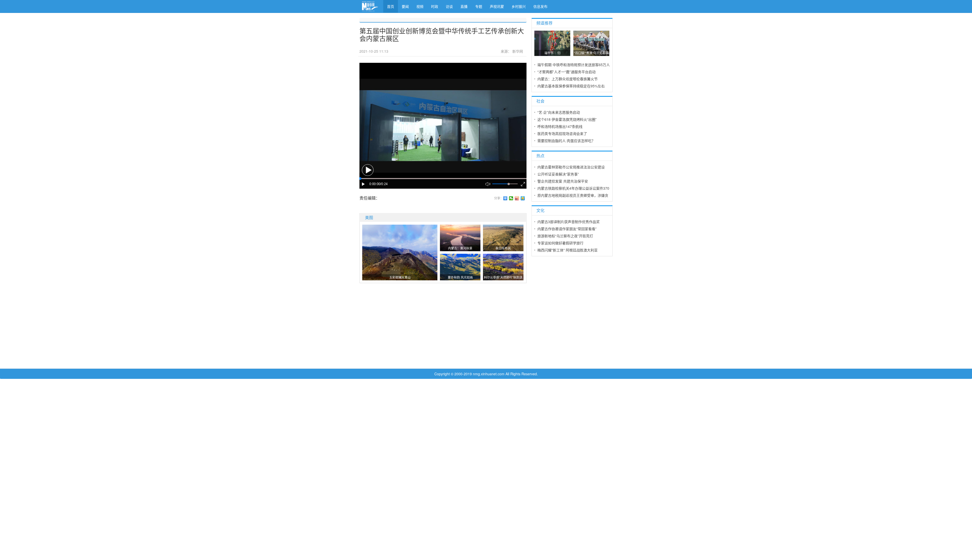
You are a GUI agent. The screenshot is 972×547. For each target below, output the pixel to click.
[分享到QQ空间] (523, 198)
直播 (464, 6)
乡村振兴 (519, 6)
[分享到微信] (511, 198)
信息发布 (540, 6)
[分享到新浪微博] (517, 198)
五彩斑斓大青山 (400, 277)
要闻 (405, 6)
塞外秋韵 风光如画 (460, 277)
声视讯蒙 (497, 6)
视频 (419, 6)
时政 (434, 6)
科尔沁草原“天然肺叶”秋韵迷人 (503, 277)
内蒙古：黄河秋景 (460, 248)
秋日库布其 (503, 248)
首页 (390, 6)
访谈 (449, 6)
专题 (478, 6)
